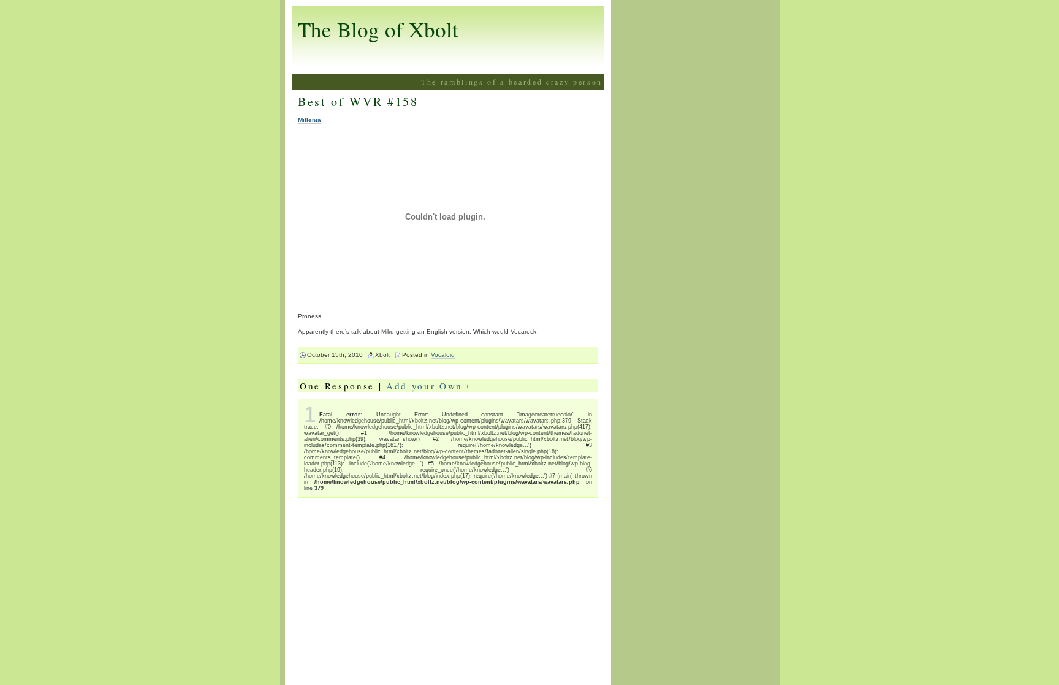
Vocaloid (443, 354)
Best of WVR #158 (358, 101)
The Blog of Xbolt (378, 29)
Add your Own (424, 386)
